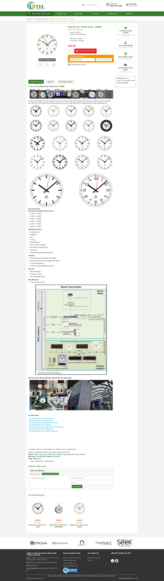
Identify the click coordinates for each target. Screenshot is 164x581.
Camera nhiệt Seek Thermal (77, 576)
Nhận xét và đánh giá (37, 470)
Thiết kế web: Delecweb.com (35, 578)
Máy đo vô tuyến (52, 576)
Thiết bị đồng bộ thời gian (92, 576)
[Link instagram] (116, 560)
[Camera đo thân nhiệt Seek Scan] (103, 547)
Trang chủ (61, 14)
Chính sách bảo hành (69, 560)
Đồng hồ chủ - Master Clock (108, 576)
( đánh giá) (79, 29)
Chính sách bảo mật (69, 563)
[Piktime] (38, 547)
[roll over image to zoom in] (47, 44)
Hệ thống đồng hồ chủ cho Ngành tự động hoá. (43, 431)
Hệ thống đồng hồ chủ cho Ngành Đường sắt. (43, 422)
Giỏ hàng (132, 4)
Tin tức (95, 14)
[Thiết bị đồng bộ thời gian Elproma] (125, 547)
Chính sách (112, 14)
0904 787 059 (116, 5)
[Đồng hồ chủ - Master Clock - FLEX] (37, 517)
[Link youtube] (112, 560)
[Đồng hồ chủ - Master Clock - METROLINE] (58, 517)
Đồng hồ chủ (39, 461)
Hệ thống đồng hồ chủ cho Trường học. (41, 418)
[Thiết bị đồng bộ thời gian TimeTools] (82, 547)
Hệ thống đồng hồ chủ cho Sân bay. (40, 425)
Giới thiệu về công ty (94, 558)
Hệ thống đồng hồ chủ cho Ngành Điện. (41, 429)
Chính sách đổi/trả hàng (70, 566)
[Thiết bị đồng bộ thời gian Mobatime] (60, 547)
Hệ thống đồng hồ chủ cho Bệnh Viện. (41, 420)
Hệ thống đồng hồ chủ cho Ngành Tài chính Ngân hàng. (46, 427)
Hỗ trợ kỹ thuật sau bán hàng (72, 558)
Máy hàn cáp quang (63, 576)
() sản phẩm (133, 6)
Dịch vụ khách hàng (71, 553)
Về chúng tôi (93, 553)
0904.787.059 (82, 64)
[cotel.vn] (35, 11)
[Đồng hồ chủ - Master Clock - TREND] (40, 66)
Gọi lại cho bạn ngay (104, 59)
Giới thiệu (78, 14)
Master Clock (49, 461)
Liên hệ (129, 14)
